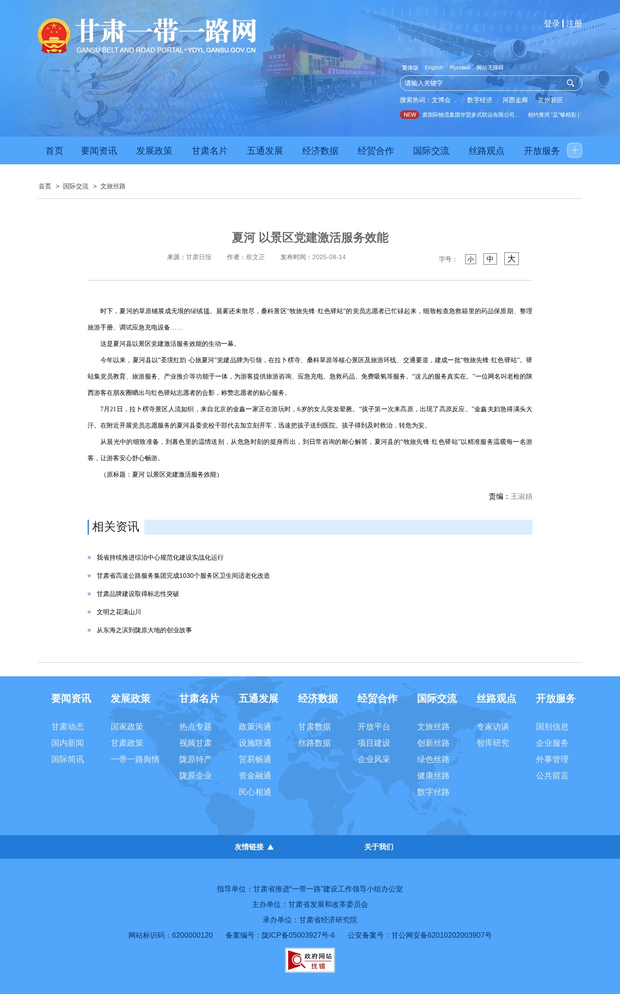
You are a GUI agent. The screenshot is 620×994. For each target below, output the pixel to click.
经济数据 (320, 151)
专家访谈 (493, 726)
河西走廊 (515, 99)
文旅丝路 (113, 186)
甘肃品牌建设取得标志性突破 (138, 593)
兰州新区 (550, 99)
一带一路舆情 (135, 759)
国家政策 (127, 726)
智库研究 (493, 743)
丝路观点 (486, 151)
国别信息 (552, 726)
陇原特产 (195, 759)
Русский (460, 67)
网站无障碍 (490, 67)
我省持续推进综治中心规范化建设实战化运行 (160, 557)
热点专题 (195, 726)
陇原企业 (195, 775)
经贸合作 (376, 151)
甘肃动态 (67, 726)
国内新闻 (67, 743)
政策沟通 (255, 726)
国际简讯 (67, 759)
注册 (574, 23)
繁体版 (410, 67)
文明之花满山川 (119, 611)
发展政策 (154, 151)
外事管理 (552, 759)
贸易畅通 (255, 759)
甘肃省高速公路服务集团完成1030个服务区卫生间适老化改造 (183, 575)
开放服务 (542, 151)
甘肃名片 (210, 151)
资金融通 (255, 775)
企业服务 (552, 743)
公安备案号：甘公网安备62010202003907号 (420, 935)
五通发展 (265, 151)
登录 (552, 23)
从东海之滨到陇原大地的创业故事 (144, 630)
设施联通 (255, 743)
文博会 (441, 99)
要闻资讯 (99, 151)
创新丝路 (433, 743)
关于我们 (379, 847)
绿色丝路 (433, 759)
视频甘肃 (195, 743)
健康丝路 (433, 775)
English (434, 67)
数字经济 (479, 99)
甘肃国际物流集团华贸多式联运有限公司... (460, 115)
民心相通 (255, 792)
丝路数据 (314, 743)
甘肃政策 (127, 743)
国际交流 (431, 151)
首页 (54, 151)
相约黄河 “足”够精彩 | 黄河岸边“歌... (563, 115)
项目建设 (374, 743)
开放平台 (374, 726)
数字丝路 (433, 792)
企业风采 (374, 759)
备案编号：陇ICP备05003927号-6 (280, 935)
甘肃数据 (314, 726)
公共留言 (552, 775)
